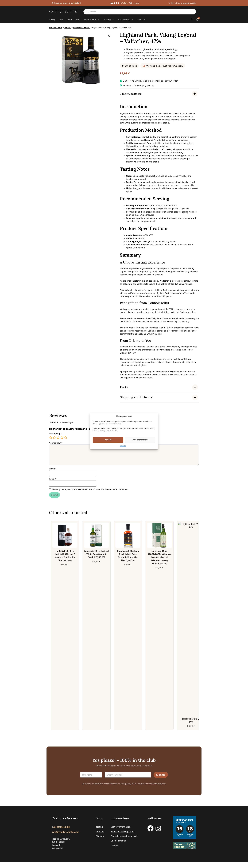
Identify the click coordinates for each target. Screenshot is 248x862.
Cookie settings (118, 840)
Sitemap (100, 836)
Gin (61, 19)
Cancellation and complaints (124, 836)
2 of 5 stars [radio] (54, 437)
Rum (78, 19)
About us (100, 831)
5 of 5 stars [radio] (65, 437)
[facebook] (150, 828)
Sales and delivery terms (122, 831)
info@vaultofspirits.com (65, 832)
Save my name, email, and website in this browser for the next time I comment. (90, 489)
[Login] (191, 19)
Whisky (52, 19)
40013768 (59, 848)
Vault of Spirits (55, 27)
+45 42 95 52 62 (61, 827)
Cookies (123, 446)
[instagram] (158, 828)
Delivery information (120, 826)
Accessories (124, 19)
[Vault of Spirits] (63, 12)
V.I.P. (139, 19)
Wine (69, 19)
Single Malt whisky (81, 27)
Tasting (107, 19)
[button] (109, 36)
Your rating (55, 433)
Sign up (160, 774)
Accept (108, 439)
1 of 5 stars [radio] (50, 437)
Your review (55, 443)
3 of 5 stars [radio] (58, 437)
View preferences (140, 439)
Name (52, 468)
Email (52, 479)
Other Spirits (90, 19)
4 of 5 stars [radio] (61, 437)
